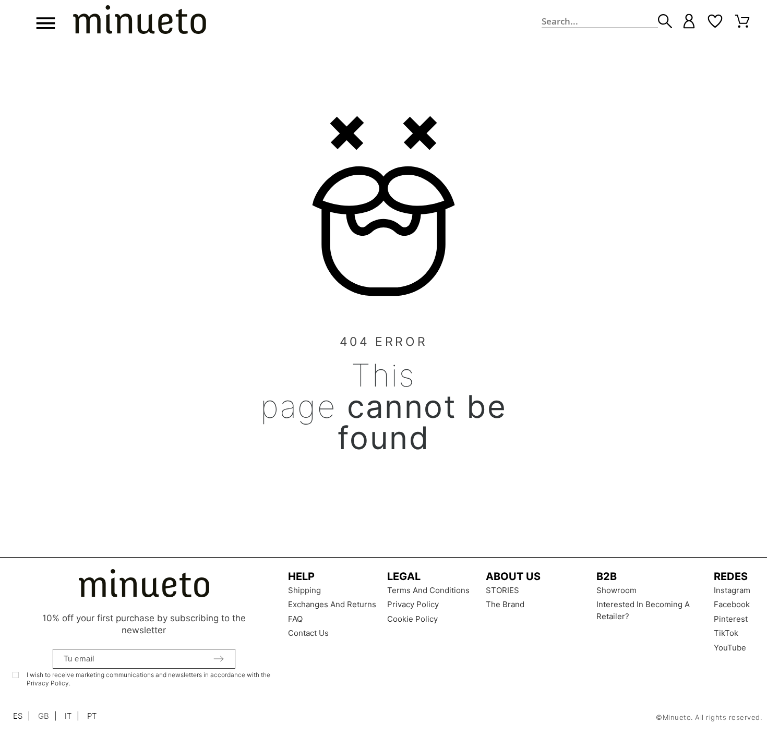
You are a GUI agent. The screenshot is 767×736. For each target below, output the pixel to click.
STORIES (502, 590)
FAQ (295, 619)
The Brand (505, 604)
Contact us (308, 633)
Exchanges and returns (332, 604)
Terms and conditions (428, 590)
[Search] (665, 21)
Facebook (732, 604)
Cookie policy (412, 619)
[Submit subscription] (218, 659)
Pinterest (731, 619)
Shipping (304, 590)
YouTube (730, 648)
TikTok (726, 633)
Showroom (616, 590)
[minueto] (139, 21)
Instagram (732, 590)
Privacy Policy (413, 604)
